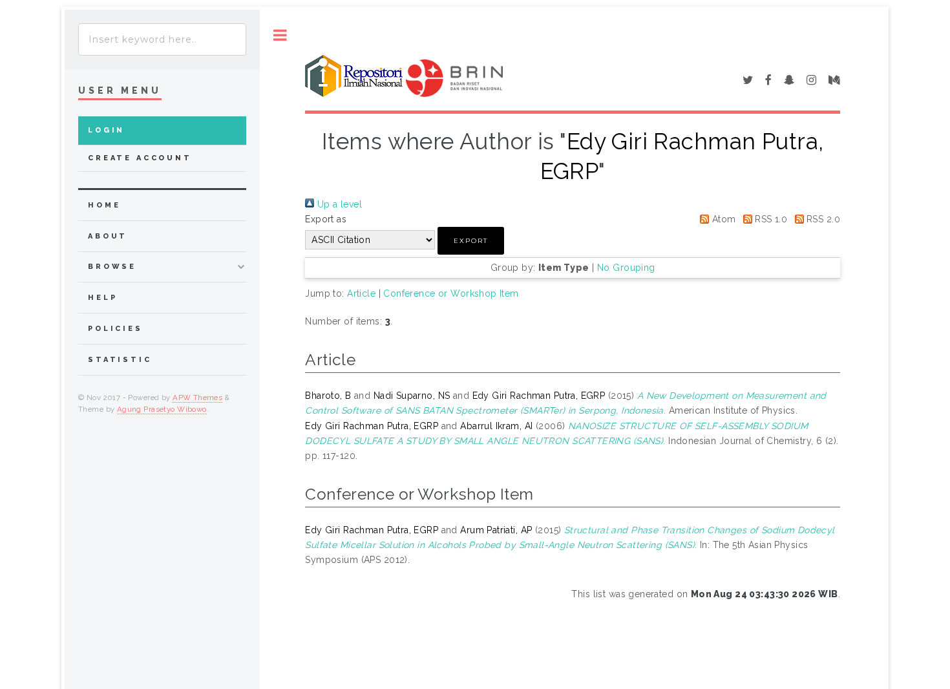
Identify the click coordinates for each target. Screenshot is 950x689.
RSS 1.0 (769, 219)
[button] (471, 241)
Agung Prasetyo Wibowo (162, 409)
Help (102, 297)
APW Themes (197, 397)
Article (361, 293)
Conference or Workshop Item (450, 293)
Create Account (140, 158)
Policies (115, 328)
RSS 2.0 (822, 219)
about (107, 236)
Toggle (280, 35)
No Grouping (626, 267)
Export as (325, 219)
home (104, 205)
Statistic (120, 359)
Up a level (338, 204)
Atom (722, 219)
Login (106, 130)
